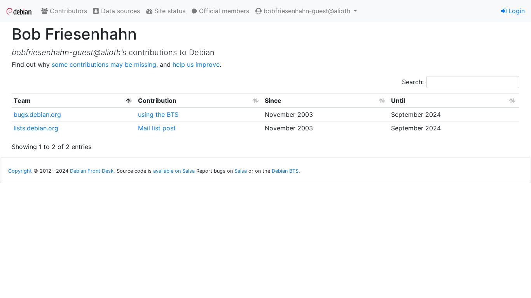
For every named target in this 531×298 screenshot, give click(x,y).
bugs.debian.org (37, 114)
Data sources (119, 11)
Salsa (240, 171)
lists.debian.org (36, 128)
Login (516, 11)
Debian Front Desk (92, 171)
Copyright (20, 171)
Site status (168, 11)
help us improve (196, 64)
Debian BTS (285, 171)
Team (22, 100)
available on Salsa (174, 171)
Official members (223, 11)
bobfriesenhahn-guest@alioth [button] (307, 11)
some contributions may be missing (104, 64)
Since (273, 100)
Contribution (157, 100)
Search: (413, 82)
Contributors (67, 11)
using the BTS (158, 114)
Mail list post (157, 128)
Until (398, 100)
